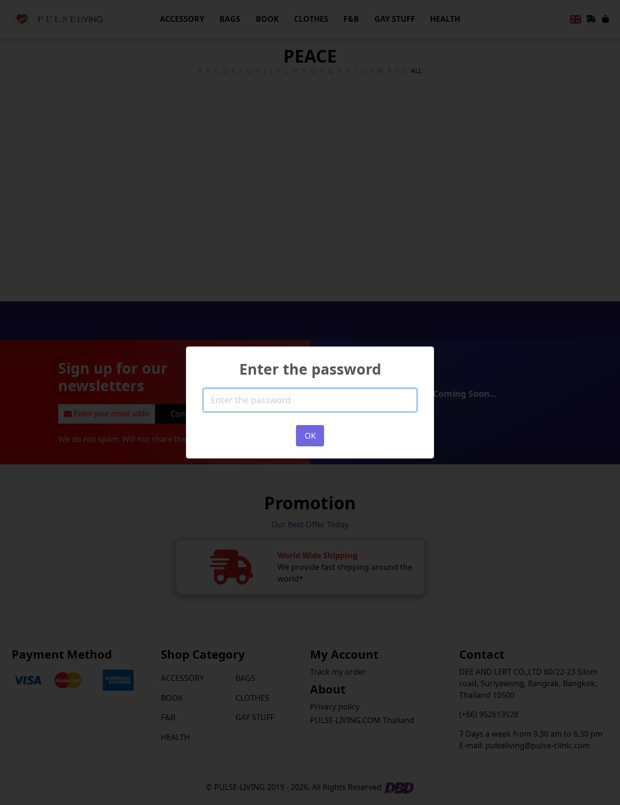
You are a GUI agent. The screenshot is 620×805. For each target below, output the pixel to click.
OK (310, 435)
